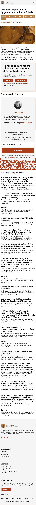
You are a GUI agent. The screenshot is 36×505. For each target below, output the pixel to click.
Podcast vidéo (29, 16)
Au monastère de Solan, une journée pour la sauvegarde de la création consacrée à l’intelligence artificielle (17, 398)
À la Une (4, 16)
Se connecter (21, 80)
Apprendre (4, 454)
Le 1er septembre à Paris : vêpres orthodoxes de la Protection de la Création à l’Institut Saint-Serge (16, 232)
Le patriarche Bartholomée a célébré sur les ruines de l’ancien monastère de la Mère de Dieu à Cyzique (17, 246)
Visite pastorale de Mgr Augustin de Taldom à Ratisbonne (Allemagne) (17, 300)
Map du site (26, 501)
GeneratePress (18, 501)
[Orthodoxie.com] (7, 2)
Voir (3, 18)
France (20, 16)
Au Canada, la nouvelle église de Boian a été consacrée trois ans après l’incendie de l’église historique (17, 384)
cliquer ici (22, 83)
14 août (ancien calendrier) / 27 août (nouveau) (17, 219)
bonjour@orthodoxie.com (9, 469)
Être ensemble (5, 456)
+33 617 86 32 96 (6, 467)
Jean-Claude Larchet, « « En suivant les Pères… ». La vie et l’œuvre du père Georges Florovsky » (18, 196)
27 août (4, 208)
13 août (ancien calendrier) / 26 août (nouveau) (17, 288)
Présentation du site (7, 498)
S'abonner (8, 80)
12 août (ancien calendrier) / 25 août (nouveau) (17, 353)
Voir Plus (6, 489)
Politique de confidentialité (24, 498)
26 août (4, 277)
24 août (4, 410)
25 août (4, 341)
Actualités (12, 16)
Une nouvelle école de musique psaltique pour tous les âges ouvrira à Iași (17, 329)
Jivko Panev (18, 113)
